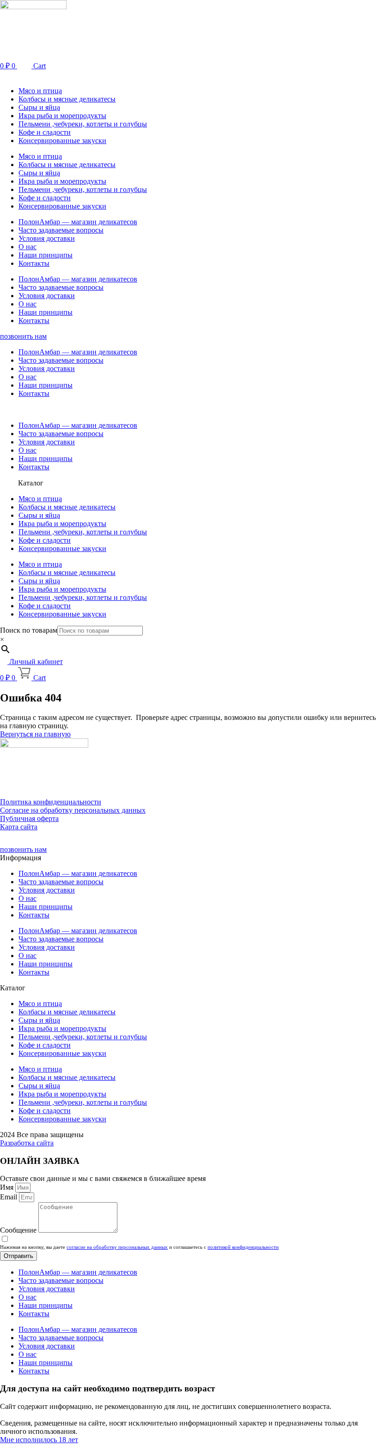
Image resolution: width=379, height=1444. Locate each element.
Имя (7, 1187)
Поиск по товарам (28, 630)
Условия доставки (46, 238)
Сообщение (19, 1230)
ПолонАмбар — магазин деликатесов (77, 222)
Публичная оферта (29, 818)
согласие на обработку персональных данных (117, 1247)
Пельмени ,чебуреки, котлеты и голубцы (82, 124)
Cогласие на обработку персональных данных (73, 810)
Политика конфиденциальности (50, 802)
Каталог (30, 483)
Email (9, 1197)
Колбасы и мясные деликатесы (67, 99)
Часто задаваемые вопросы (61, 230)
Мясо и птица (40, 91)
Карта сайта (18, 827)
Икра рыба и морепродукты (62, 116)
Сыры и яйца (39, 107)
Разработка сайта (27, 1143)
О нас (27, 247)
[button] (189, 75)
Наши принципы (45, 255)
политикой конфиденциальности (243, 1247)
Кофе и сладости (44, 132)
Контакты (33, 263)
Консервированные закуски (62, 140)
